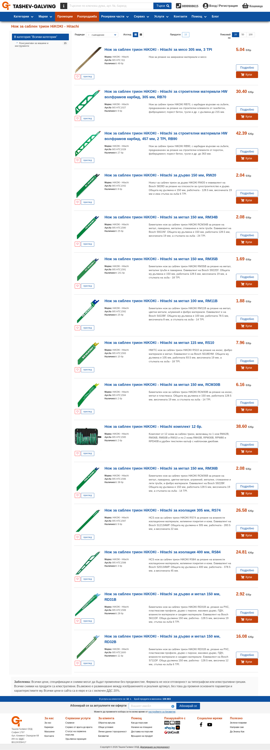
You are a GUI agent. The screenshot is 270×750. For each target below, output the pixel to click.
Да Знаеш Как (237, 731)
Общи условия (105, 727)
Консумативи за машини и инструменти (31, 44)
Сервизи (69, 722)
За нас (47, 722)
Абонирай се (188, 705)
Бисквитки (103, 736)
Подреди (79, 34)
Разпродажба (87, 16)
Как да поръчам (139, 722)
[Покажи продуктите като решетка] (141, 34)
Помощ (197, 16)
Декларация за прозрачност (155, 747)
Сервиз (139, 16)
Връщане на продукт (142, 736)
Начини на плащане (141, 727)
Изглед (127, 34)
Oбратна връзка (106, 722)
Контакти (180, 16)
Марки (43, 16)
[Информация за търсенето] (63, 6)
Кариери (48, 727)
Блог (215, 16)
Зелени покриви (238, 722)
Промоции (65, 16)
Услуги (159, 16)
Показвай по (225, 36)
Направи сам (237, 727)
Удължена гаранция (75, 739)
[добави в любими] (77, 76)
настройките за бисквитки (161, 711)
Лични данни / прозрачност (112, 731)
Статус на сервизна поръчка (75, 733)
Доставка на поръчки (142, 731)
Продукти (175, 34)
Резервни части (112, 16)
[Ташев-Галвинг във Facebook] (201, 725)
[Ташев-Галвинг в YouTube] (210, 725)
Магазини (49, 731)
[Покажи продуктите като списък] (135, 34)
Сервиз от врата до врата (78, 727)
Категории (21, 16)
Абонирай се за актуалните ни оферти (98, 705)
